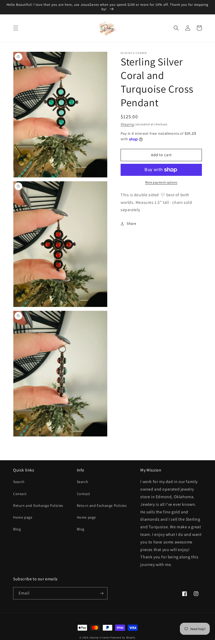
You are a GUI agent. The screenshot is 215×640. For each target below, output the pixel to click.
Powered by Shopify (123, 637)
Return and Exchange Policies (38, 505)
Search (19, 481)
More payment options (161, 182)
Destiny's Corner (100, 637)
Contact (19, 493)
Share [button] (131, 223)
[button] (16, 28)
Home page (22, 517)
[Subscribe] (101, 593)
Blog (17, 529)
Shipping (127, 124)
